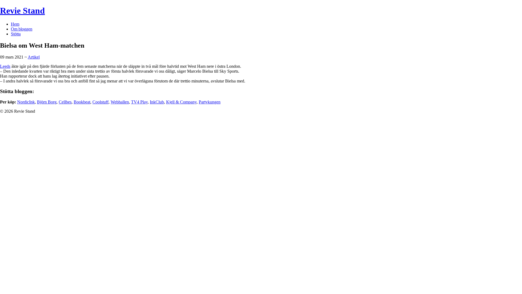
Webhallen (120, 102)
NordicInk (26, 102)
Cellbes (65, 102)
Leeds (5, 66)
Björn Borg (47, 102)
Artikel (34, 57)
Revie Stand (22, 11)
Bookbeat (82, 102)
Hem (15, 24)
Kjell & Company (181, 102)
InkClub (157, 102)
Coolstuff (100, 102)
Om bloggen (21, 29)
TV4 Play (139, 102)
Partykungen (209, 102)
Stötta (16, 34)
